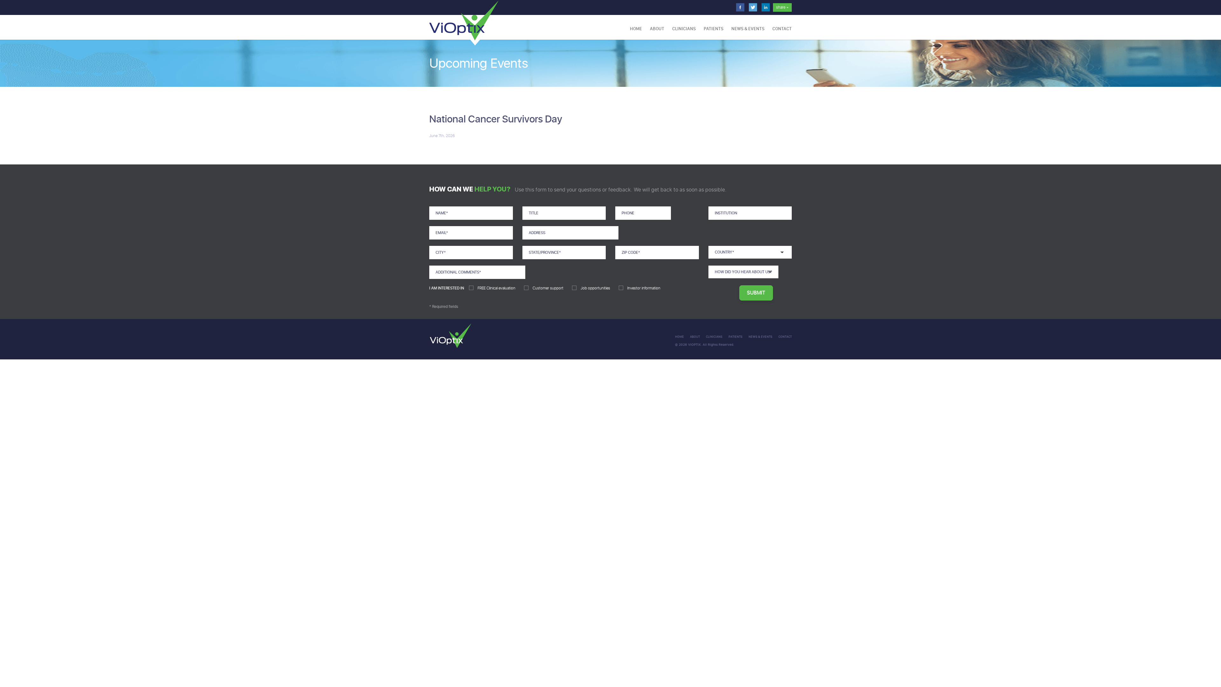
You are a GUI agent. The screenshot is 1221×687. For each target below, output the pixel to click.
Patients (713, 28)
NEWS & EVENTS (747, 28)
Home (636, 28)
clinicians (714, 337)
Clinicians (684, 28)
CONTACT (782, 28)
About (657, 28)
